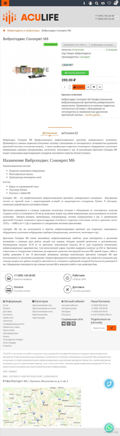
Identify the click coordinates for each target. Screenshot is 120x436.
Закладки (66, 311)
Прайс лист (8, 317)
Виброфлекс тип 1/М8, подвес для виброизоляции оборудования (76, 45)
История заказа (69, 308)
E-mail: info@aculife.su (101, 314)
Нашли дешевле (76, 72)
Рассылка (66, 314)
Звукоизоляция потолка (44, 308)
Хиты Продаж (9, 342)
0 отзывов (111, 49)
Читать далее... (93, 114)
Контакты (7, 314)
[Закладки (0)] (109, 3)
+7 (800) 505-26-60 (99, 305)
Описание (51, 133)
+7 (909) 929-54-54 (99, 311)
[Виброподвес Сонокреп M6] (30, 69)
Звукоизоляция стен (42, 305)
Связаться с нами (11, 327)
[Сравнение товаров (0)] (103, 3)
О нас (5, 305)
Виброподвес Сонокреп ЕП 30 (104, 45)
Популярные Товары (13, 339)
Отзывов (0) (71, 133)
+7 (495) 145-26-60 (104, 15)
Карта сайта (8, 330)
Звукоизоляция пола (42, 311)
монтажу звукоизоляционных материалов (83, 363)
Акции (6, 336)
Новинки (7, 345)
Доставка (7, 311)
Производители (10, 333)
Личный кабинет (70, 305)
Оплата (6, 308)
